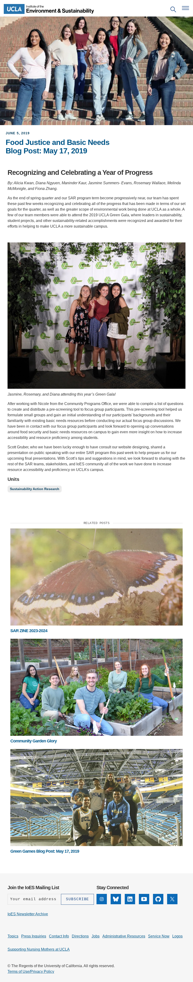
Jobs (96, 936)
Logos (177, 936)
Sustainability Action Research (34, 489)
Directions (80, 936)
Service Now (158, 936)
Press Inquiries (33, 936)
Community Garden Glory (33, 741)
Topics (13, 936)
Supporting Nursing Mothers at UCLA (39, 949)
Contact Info (59, 936)
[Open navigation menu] (185, 8)
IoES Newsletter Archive (28, 914)
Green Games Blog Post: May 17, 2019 (44, 851)
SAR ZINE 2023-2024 (28, 630)
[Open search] (173, 10)
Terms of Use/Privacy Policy (31, 972)
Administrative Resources (123, 936)
